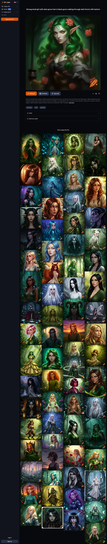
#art (36, 107)
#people (42, 107)
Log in (9, 537)
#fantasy (29, 107)
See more (71, 102)
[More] (93, 93)
